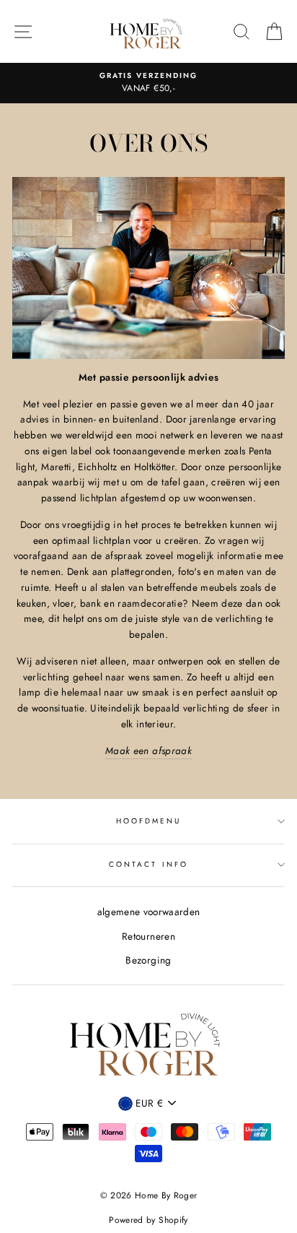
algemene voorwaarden (148, 911)
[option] (148, 83)
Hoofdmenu (149, 820)
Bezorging (148, 960)
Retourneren (148, 936)
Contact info (148, 864)
